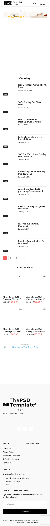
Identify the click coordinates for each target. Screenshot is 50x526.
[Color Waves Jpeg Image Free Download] (9, 210)
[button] (34, 3)
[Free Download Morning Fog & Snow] (9, 88)
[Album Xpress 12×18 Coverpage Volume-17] (13, 284)
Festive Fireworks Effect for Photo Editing (30, 138)
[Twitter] (31, 429)
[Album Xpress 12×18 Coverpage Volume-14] (36, 316)
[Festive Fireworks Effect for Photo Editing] (9, 141)
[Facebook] (19, 429)
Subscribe (25, 512)
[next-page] (22, 258)
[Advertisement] (25, 47)
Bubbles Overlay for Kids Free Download (32, 242)
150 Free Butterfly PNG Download (28, 225)
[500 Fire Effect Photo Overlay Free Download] (9, 158)
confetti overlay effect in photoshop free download (30, 190)
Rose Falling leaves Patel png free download (32, 172)
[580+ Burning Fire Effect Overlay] (9, 106)
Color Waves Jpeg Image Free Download (32, 207)
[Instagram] (25, 429)
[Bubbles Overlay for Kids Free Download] (9, 245)
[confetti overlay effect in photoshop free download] (9, 193)
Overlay (5, 94)
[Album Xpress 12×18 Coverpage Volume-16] (36, 284)
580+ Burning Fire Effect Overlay (29, 103)
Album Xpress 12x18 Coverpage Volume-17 (12, 298)
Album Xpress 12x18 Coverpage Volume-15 (12, 330)
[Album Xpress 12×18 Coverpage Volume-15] (13, 316)
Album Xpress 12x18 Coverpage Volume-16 (35, 298)
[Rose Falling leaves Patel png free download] (9, 175)
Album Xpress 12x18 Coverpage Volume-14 (35, 330)
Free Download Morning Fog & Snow (32, 86)
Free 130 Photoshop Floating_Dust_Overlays (29, 120)
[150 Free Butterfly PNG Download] (9, 227)
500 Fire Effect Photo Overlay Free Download (32, 155)
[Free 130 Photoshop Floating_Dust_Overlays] (9, 123)
